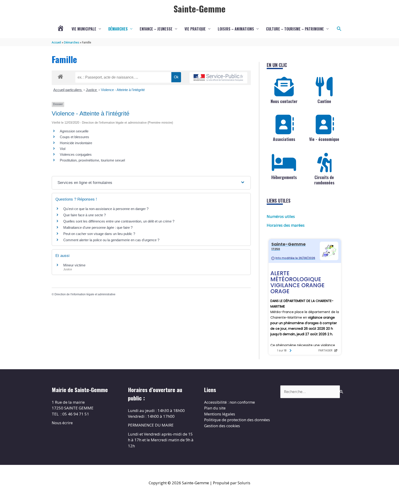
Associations (284, 139)
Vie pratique (195, 29)
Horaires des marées (286, 225)
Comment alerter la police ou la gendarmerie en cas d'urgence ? (111, 240)
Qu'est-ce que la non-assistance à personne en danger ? (105, 209)
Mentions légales (219, 414)
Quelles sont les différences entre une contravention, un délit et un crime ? (118, 221)
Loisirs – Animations (236, 29)
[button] (339, 29)
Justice (92, 90)
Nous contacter (284, 101)
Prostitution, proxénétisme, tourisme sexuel (92, 160)
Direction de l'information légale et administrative (84, 294)
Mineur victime (74, 265)
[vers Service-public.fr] (218, 77)
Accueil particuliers (68, 90)
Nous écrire (62, 422)
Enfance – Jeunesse (156, 29)
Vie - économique (324, 139)
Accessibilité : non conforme (229, 402)
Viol (62, 149)
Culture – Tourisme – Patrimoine (295, 29)
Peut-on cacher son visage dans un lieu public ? (99, 234)
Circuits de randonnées (324, 180)
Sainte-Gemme (199, 8)
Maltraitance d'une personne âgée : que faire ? (98, 227)
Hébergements (284, 177)
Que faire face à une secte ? (84, 215)
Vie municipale (84, 29)
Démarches (118, 29)
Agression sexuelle (74, 131)
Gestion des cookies (222, 425)
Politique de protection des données (237, 419)
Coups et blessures (74, 137)
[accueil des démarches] (60, 75)
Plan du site (215, 408)
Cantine (324, 101)
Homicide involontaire (76, 143)
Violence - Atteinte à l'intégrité (123, 90)
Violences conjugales (76, 154)
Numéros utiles (281, 216)
